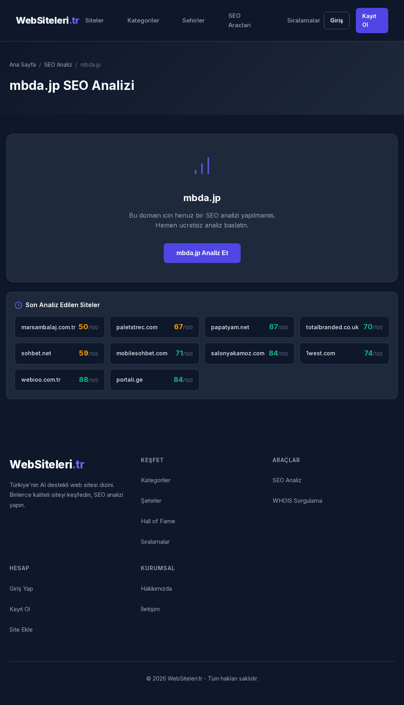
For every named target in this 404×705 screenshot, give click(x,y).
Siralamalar (303, 20)
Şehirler (151, 500)
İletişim (150, 609)
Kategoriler (143, 20)
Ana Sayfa (22, 64)
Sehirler (193, 20)
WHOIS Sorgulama (297, 500)
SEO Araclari (239, 20)
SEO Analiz (58, 64)
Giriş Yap (21, 588)
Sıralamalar (155, 541)
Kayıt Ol (369, 20)
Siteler (94, 20)
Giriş (336, 20)
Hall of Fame (158, 521)
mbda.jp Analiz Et (202, 253)
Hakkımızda (156, 588)
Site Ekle (21, 629)
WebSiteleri (47, 20)
